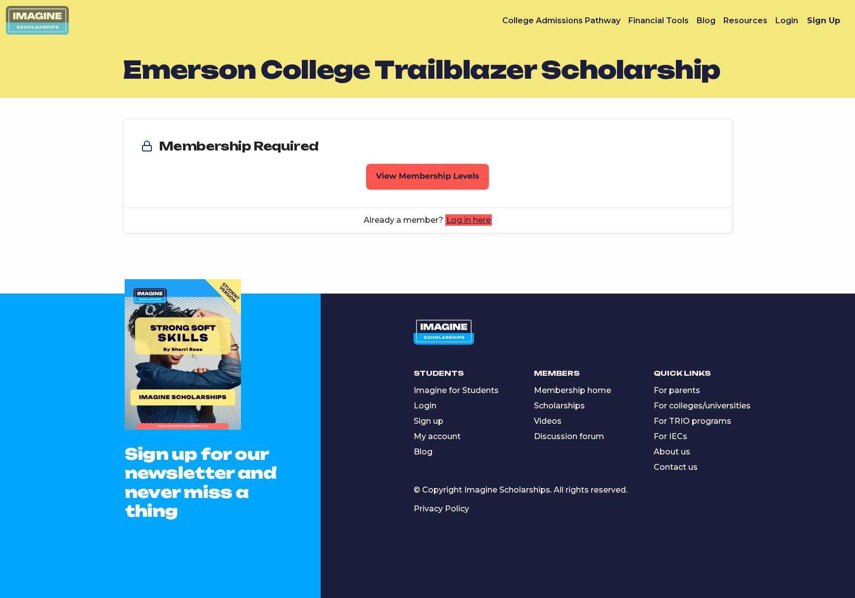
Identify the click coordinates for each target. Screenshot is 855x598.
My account (437, 436)
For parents (677, 390)
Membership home (572, 390)
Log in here (468, 220)
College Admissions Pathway (561, 20)
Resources (745, 20)
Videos (548, 421)
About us (672, 451)
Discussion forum (569, 436)
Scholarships (559, 405)
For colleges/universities (702, 405)
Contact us (676, 467)
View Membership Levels (427, 176)
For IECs (670, 436)
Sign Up (823, 20)
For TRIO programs (692, 421)
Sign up (428, 421)
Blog (706, 20)
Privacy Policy (441, 508)
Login (786, 20)
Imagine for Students (456, 390)
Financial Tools (658, 20)
